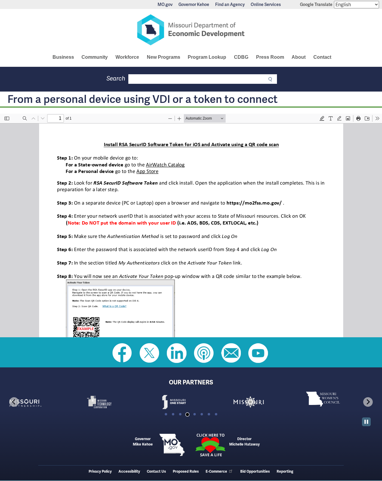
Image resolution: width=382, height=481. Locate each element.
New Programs (163, 57)
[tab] (166, 414)
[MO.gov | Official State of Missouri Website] (172, 445)
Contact (322, 57)
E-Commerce (216, 471)
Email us (231, 353)
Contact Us (156, 471)
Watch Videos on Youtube (258, 353)
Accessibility (129, 471)
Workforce (127, 57)
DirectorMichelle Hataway (244, 442)
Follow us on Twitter (149, 353)
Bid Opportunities (255, 471)
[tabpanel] (41, 402)
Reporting (285, 471)
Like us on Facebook (122, 353)
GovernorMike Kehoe (143, 442)
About (299, 57)
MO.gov (165, 4)
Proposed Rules (186, 471)
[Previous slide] (14, 402)
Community (94, 57)
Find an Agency (230, 4)
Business (63, 57)
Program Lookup (207, 57)
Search (116, 78)
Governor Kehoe (193, 4)
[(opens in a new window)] (41, 402)
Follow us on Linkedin (177, 353)
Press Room (270, 57)
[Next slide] (368, 402)
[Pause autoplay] (366, 421)
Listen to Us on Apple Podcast (204, 353)
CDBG (241, 57)
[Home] (191, 30)
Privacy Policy (100, 471)
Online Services (266, 4)
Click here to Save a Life (210, 445)
